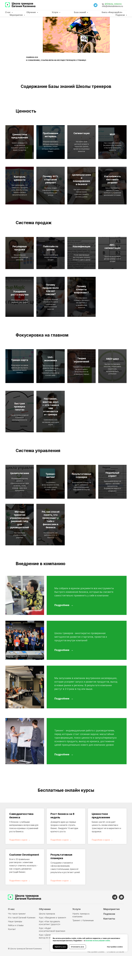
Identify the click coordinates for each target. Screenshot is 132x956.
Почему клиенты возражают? (81, 289)
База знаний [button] (80, 12)
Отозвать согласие (115, 952)
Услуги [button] (55, 12)
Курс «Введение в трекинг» (52, 917)
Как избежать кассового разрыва (112, 179)
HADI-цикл (112, 358)
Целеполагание (19, 473)
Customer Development (24, 854)
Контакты (109, 918)
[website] (95, 5)
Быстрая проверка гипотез (19, 406)
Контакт (12, 929)
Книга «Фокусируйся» (112, 12)
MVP (112, 134)
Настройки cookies (96, 952)
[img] (114, 897)
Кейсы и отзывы (15, 925)
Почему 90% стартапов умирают (50, 179)
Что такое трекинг (17, 913)
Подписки (109, 914)
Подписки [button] (120, 15)
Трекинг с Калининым (83, 920)
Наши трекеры (15, 921)
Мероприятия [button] (16, 15)
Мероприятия (111, 909)
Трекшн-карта (19, 360)
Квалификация (81, 246)
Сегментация (81, 133)
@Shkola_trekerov (113, 4)
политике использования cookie (97, 941)
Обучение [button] (31, 12)
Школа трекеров (47, 913)
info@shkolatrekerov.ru (112, 6)
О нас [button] (8, 12)
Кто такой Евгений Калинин (21, 917)
